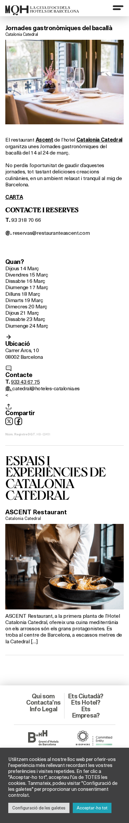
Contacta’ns (43, 702)
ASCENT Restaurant (36, 512)
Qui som (43, 696)
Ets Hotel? (85, 702)
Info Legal (43, 709)
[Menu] (118, 7)
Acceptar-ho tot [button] (92, 808)
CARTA (14, 197)
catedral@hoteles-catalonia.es (45, 388)
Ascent (44, 140)
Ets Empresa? (86, 712)
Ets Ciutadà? (85, 696)
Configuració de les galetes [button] (38, 808)
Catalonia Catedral (21, 34)
